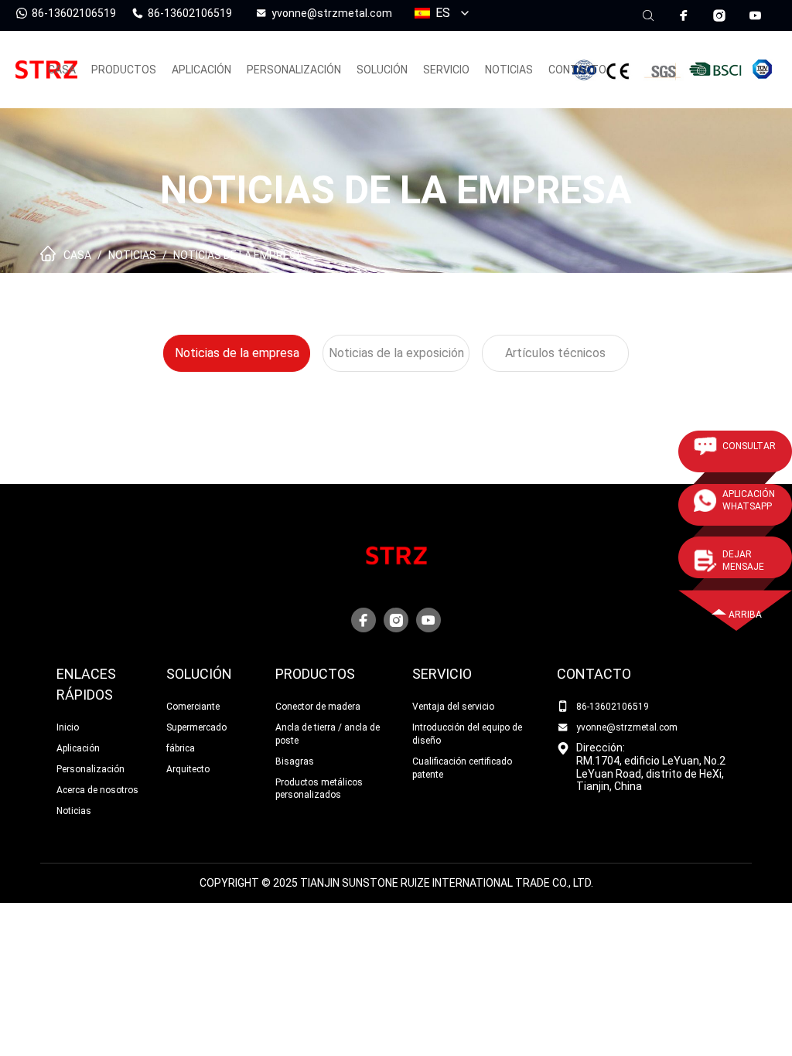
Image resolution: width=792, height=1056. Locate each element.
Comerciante (193, 706)
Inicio (67, 727)
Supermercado (196, 727)
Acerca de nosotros (97, 790)
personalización (294, 69)
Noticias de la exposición (396, 353)
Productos (315, 674)
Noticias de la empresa (238, 255)
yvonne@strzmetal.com (627, 727)
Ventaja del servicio (453, 706)
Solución (199, 674)
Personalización (90, 769)
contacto (577, 69)
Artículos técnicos (555, 353)
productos (123, 69)
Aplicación (201, 69)
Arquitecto (188, 769)
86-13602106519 (612, 706)
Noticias (132, 255)
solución (382, 69)
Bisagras (294, 761)
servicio (446, 69)
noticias (509, 69)
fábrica (180, 748)
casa (62, 69)
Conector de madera (317, 706)
